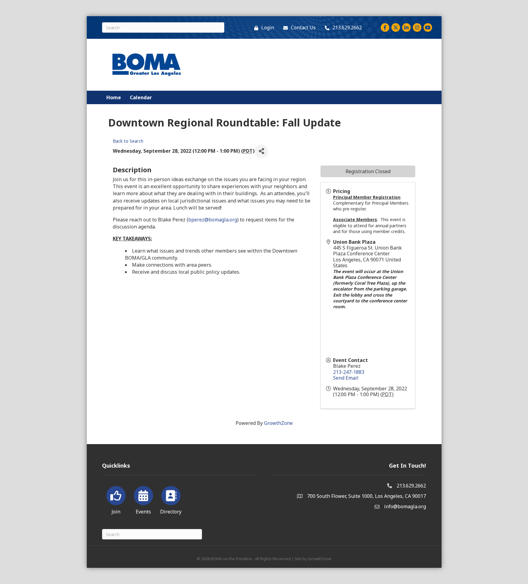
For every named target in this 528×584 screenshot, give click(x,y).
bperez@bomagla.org (212, 219)
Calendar (141, 97)
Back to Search (128, 141)
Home (113, 97)
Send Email (345, 377)
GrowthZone (278, 423)
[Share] (261, 151)
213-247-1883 (348, 372)
